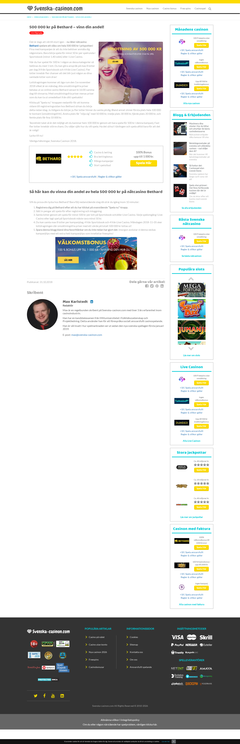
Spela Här (144, 163)
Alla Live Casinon (191, 440)
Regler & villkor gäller (110, 176)
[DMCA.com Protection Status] (48, 679)
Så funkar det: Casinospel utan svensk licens (196, 168)
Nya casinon (152, 8)
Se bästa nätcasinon (191, 255)
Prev (191, 278)
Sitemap (134, 644)
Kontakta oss (136, 652)
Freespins (94, 659)
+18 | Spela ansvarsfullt (83, 176)
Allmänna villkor (110, 719)
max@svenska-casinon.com (86, 334)
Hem (29, 17)
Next (191, 348)
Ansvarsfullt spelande (141, 667)
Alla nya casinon (191, 103)
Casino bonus (169, 8)
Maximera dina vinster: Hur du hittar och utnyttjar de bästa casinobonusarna (199, 127)
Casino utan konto (98, 644)
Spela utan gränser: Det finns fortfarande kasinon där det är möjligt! (199, 189)
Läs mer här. (166, 741)
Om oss (133, 659)
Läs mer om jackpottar (191, 517)
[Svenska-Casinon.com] (56, 8)
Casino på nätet (96, 637)
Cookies (134, 637)
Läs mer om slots (191, 355)
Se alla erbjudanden (191, 207)
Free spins (185, 8)
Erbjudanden (41, 17)
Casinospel (200, 8)
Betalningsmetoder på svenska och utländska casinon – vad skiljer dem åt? (199, 147)
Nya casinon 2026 (98, 652)
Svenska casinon (134, 8)
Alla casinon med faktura (191, 604)
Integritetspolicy (130, 719)
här (155, 724)
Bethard (34, 45)
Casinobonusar (96, 667)
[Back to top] (232, 736)
